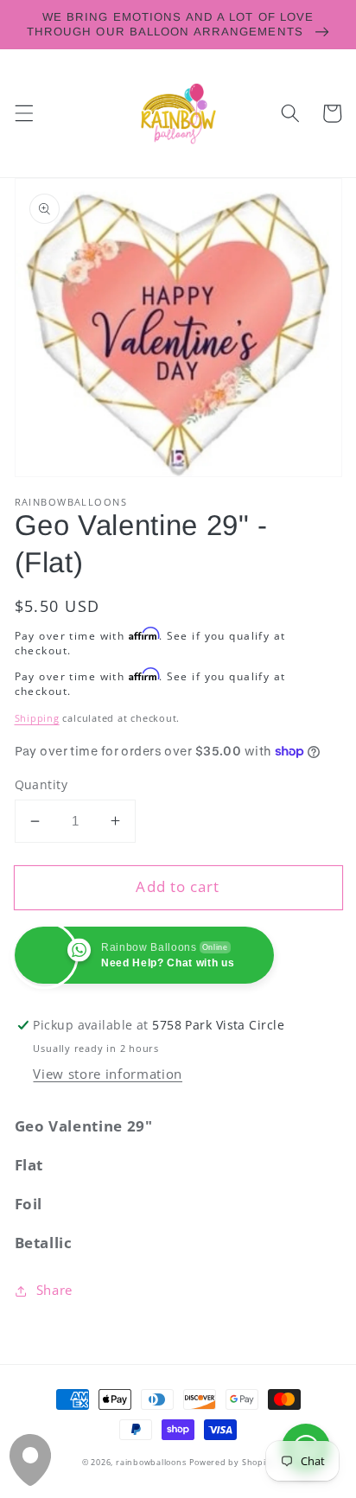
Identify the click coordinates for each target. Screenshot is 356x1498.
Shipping (37, 717)
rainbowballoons (151, 1462)
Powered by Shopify (231, 1462)
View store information (107, 1074)
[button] (23, 113)
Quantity (41, 784)
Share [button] (54, 1290)
